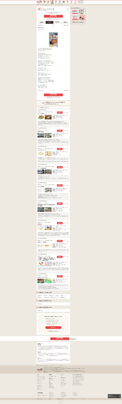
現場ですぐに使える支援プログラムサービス (78, 380)
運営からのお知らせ (63, 384)
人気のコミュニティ (39, 388)
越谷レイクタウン (54, 297)
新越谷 (51, 295)
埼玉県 (40, 310)
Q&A (50, 381)
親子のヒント (51, 378)
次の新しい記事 (66, 25)
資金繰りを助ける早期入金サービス (77, 383)
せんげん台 (46, 297)
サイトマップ (62, 386)
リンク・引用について (64, 380)
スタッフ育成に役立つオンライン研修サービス (79, 379)
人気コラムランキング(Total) (41, 376)
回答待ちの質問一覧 (51, 387)
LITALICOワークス (51, 392)
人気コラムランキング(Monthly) (41, 377)
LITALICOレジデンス (51, 396)
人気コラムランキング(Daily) (41, 379)
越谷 (45, 295)
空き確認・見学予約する (59, 112)
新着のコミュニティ (39, 389)
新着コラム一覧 (39, 380)
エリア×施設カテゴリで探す (52, 376)
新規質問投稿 (50, 383)
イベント (62, 374)
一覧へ (53, 25)
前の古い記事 (41, 25)
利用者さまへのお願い (64, 383)
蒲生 (62, 295)
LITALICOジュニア (51, 393)
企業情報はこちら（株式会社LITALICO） (42, 395)
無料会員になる (53, 327)
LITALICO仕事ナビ (63, 392)
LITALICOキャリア (75, 392)
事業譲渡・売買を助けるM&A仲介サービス (78, 384)
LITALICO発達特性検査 (64, 395)
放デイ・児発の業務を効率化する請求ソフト (78, 376)
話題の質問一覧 (51, 386)
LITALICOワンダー (63, 393)
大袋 (57, 295)
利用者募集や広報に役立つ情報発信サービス (78, 377)
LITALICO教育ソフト (51, 395)
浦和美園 (63, 297)
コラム (38, 374)
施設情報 (50, 374)
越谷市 (40, 303)
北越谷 (40, 295)
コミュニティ (39, 385)
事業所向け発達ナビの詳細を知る (78, 22)
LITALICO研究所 (63, 396)
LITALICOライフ (75, 393)
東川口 (39, 297)
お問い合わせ (62, 381)
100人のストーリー (39, 383)
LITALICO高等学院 (75, 395)
